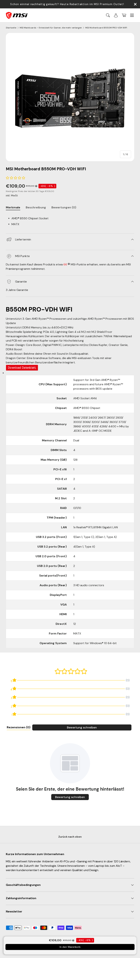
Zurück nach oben (70, 836)
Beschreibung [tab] (36, 207)
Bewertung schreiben (82, 727)
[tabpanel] (70, 221)
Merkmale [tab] (13, 207)
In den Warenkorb (70, 947)
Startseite (11, 28)
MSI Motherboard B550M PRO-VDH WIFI (106, 28)
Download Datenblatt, (22, 367)
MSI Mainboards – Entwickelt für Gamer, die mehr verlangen (51, 28)
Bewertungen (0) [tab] (63, 207)
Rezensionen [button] (18, 727)
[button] (124, 15)
